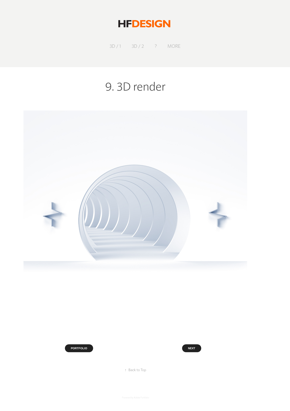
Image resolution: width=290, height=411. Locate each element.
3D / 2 (138, 46)
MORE (174, 46)
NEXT (191, 348)
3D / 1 (115, 46)
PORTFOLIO (79, 348)
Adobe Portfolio (141, 397)
